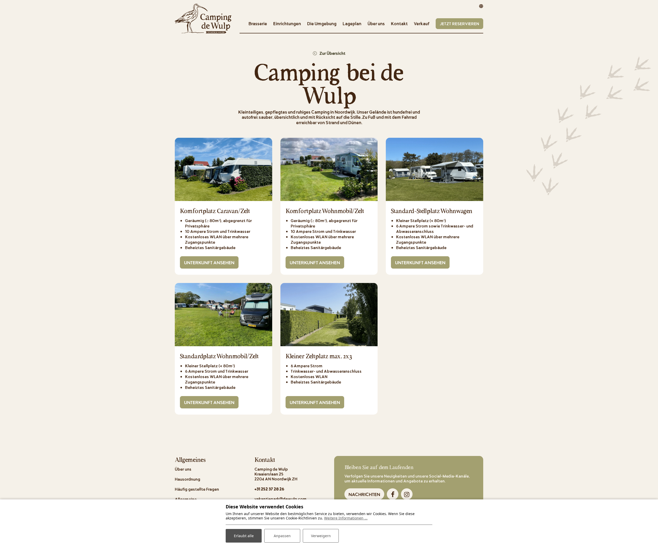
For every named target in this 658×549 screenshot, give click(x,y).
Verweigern (321, 535)
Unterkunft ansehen (209, 262)
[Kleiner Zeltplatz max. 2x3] (329, 314)
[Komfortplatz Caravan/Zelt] (223, 169)
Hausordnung (187, 479)
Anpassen (282, 535)
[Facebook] (392, 494)
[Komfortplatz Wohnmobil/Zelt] (329, 169)
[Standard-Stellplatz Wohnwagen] (434, 169)
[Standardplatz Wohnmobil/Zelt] (223, 314)
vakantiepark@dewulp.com (280, 498)
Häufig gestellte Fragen (197, 489)
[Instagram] (407, 494)
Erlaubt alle (244, 535)
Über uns (183, 469)
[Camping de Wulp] (203, 18)
